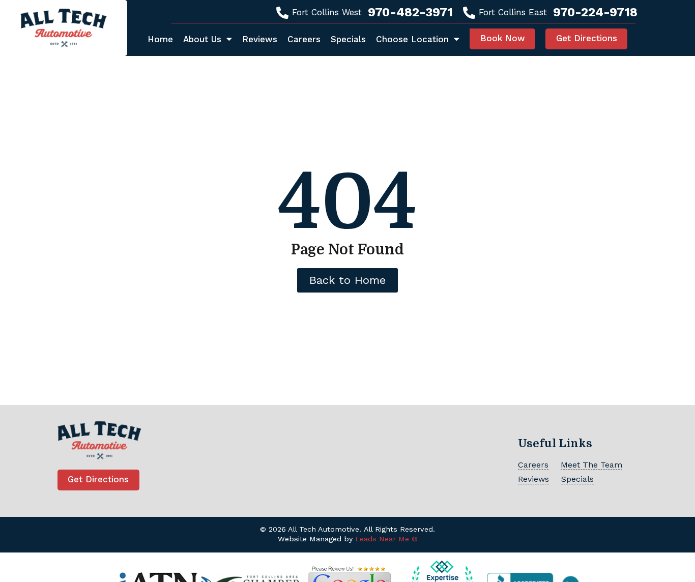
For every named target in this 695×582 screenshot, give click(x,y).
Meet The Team (591, 465)
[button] (502, 38)
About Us (202, 39)
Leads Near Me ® (386, 539)
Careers (304, 39)
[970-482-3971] (282, 13)
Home (160, 39)
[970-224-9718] (469, 13)
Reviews (259, 39)
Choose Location (412, 39)
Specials (348, 39)
